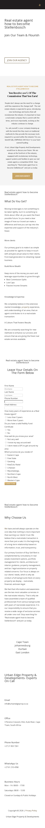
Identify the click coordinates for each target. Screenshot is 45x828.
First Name (9, 385)
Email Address (10, 404)
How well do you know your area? (18, 436)
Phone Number (11, 398)
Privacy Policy (31, 810)
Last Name (9, 392)
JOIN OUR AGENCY (17, 60)
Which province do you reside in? (18, 452)
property (25, 307)
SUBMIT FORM (10, 484)
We (5, 528)
